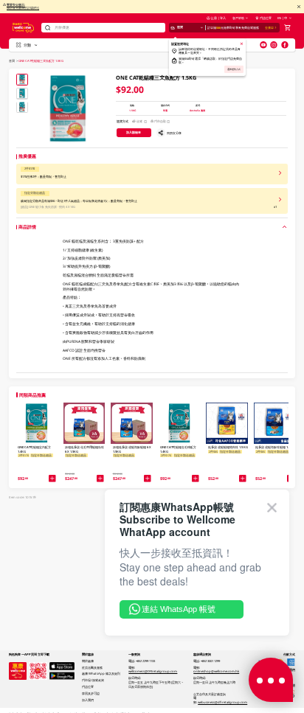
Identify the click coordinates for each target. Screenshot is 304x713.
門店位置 (266, 17)
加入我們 (88, 700)
